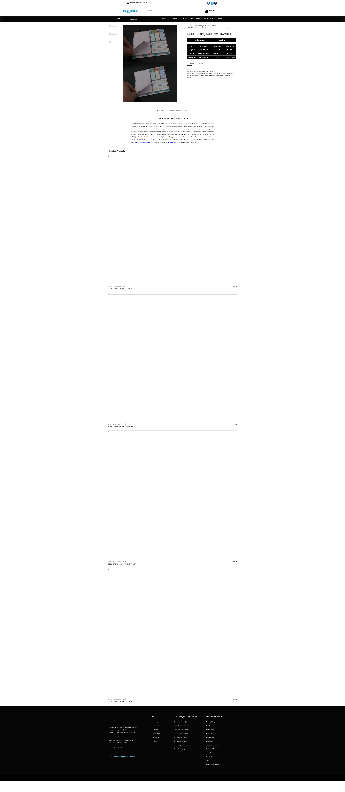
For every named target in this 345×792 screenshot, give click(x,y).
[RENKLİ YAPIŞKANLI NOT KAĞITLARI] (172, 219)
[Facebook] (208, 3)
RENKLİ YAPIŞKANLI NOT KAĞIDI (198, 28)
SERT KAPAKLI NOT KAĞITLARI (117, 562)
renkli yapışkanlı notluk (198, 75)
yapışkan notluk (220, 75)
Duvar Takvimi (210, 737)
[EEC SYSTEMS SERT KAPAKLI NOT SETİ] (172, 495)
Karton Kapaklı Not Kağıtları (182, 725)
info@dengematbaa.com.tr (138, 2)
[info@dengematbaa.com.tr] (128, 3)
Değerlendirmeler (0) (179, 110)
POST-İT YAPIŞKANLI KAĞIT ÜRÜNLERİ (205, 25)
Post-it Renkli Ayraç (179, 749)
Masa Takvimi (210, 733)
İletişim (219, 19)
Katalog (184, 19)
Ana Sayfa (190, 25)
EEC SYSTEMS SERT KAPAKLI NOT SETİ (122, 564)
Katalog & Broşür (211, 722)
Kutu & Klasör (210, 756)
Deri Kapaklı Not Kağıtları (181, 733)
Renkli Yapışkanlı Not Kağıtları (182, 745)
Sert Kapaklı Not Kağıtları (181, 722)
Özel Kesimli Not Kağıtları (181, 741)
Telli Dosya (209, 760)
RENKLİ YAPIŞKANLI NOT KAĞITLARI (120, 289)
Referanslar (208, 19)
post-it (193, 73)
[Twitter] (212, 3)
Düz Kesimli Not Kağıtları (181, 737)
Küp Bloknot (209, 741)
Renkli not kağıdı (217, 73)
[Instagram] (215, 3)
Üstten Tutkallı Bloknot (212, 745)
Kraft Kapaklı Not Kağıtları (181, 729)
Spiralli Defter (210, 725)
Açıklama (161, 110)
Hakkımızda (174, 19)
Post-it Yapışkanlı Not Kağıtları (204, 73)
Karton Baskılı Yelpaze (212, 764)
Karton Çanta (210, 729)
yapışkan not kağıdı (210, 75)
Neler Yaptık (195, 19)
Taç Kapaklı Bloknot (212, 749)
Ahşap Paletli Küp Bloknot (213, 753)
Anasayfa (163, 19)
